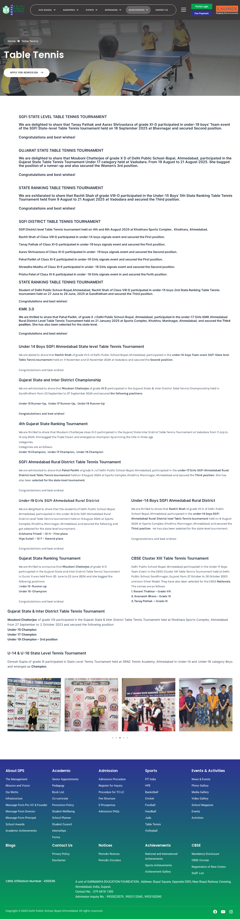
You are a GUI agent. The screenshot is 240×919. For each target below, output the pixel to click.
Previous (12, 704)
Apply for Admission (24, 72)
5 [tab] (127, 738)
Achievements (136, 10)
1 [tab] (112, 738)
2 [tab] (116, 738)
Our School (45, 10)
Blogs (11, 845)
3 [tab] (120, 738)
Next (228, 704)
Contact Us (161, 10)
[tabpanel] (34, 704)
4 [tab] (124, 738)
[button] (47, 10)
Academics (69, 10)
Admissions (111, 10)
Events (90, 10)
